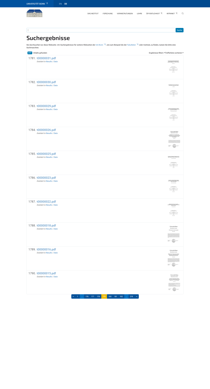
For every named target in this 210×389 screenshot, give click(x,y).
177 (92, 296)
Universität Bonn (35, 3)
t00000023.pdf (46, 177)
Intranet (171, 13)
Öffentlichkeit (153, 13)
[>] (136, 296)
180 (109, 296)
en (60, 3)
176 (87, 296)
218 (131, 296)
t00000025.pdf (46, 153)
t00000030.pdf (46, 82)
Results (49, 61)
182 (121, 296)
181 (115, 296)
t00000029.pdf (46, 106)
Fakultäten (131, 45)
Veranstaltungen (125, 13)
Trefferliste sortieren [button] (173, 53)
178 (98, 296)
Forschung (108, 13)
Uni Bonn (99, 45)
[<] (73, 296)
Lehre (139, 13)
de (65, 3)
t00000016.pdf (46, 249)
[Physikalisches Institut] (34, 13)
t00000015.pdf (46, 273)
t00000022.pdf (46, 201)
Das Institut (93, 13)
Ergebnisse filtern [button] (156, 53)
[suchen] (182, 15)
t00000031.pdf (46, 58)
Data (55, 61)
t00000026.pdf (46, 130)
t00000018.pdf (46, 225)
